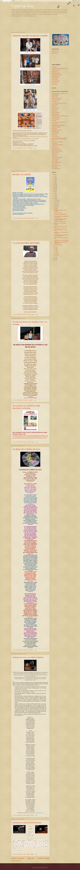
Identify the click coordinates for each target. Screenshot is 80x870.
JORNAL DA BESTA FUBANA (57, 144)
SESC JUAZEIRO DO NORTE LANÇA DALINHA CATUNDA (61, 235)
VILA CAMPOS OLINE (56, 168)
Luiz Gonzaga (54, 82)
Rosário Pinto (55, 53)
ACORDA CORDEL (55, 95)
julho (55, 208)
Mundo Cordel (54, 154)
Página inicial (30, 858)
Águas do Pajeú (55, 96)
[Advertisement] (30, 160)
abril (55, 250)
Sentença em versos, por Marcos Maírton (28, 657)
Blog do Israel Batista (56, 112)
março (55, 252)
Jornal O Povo (54, 146)
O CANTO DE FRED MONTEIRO (26, 243)
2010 (54, 259)
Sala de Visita (54, 84)
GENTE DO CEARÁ (55, 81)
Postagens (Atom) (17, 860)
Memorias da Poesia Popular (57, 151)
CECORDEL (54, 120)
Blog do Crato (54, 111)
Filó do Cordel (54, 134)
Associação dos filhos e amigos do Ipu (59, 103)
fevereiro (56, 253)
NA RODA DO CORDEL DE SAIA (26, 449)
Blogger (46, 867)
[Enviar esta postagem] (35, 148)
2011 (54, 257)
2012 (54, 198)
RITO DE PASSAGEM (58, 244)
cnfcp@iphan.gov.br (16, 143)
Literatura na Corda (55, 148)
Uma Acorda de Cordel (56, 165)
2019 (54, 186)
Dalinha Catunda (56, 51)
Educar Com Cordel (55, 133)
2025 (54, 176)
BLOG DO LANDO (55, 114)
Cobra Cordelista (55, 123)
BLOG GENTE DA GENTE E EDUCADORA (60, 115)
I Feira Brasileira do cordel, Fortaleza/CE (61, 240)
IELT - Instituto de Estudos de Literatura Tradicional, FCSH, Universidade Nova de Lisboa (59, 139)
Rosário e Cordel (55, 160)
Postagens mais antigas (43, 858)
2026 (54, 174)
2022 (54, 181)
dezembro (56, 200)
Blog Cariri (54, 106)
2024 (54, 177)
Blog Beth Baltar (55, 104)
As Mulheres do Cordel (56, 70)
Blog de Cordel (54, 109)
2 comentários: (30, 148)
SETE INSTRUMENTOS (56, 162)
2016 (54, 191)
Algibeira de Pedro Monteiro (57, 98)
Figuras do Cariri (55, 79)
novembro (56, 201)
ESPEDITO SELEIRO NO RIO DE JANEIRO (30, 35)
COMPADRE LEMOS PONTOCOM (58, 125)
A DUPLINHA (54, 66)
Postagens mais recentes (17, 858)
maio (55, 248)
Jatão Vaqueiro (54, 143)
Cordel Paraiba (54, 128)
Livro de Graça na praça (56, 149)
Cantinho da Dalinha (55, 117)
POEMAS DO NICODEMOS (57, 157)
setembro (56, 205)
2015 (54, 193)
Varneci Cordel (54, 167)
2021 (54, 183)
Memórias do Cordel (55, 152)
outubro (55, 203)
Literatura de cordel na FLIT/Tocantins (27, 822)
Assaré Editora (54, 101)
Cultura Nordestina (55, 131)
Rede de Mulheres (55, 159)
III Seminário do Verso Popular (57, 141)
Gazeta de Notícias (55, 136)
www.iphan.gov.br (31, 143)
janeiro (55, 255)
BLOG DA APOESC (55, 107)
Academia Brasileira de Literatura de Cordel (60, 68)
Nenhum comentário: (31, 218)
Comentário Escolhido (56, 73)
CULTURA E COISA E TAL (57, 130)
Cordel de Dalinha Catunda (57, 74)
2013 (54, 196)
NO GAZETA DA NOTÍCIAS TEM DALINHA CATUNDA (26, 406)
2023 (54, 179)
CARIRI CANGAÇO (55, 119)
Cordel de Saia (22, 5)
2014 (54, 195)
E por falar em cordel (55, 76)
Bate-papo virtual (55, 71)
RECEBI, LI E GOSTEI (22, 174)
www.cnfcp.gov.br (24, 143)
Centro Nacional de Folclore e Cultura (58, 122)
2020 (54, 184)
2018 (54, 188)
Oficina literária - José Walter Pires (60, 227)
